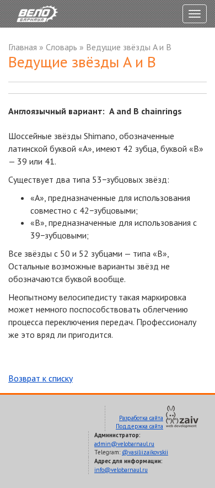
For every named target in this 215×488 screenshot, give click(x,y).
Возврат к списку (40, 378)
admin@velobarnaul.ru (124, 444)
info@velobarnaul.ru (121, 470)
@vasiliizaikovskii (145, 452)
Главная (22, 46)
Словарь (61, 46)
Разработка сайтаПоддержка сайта (139, 422)
